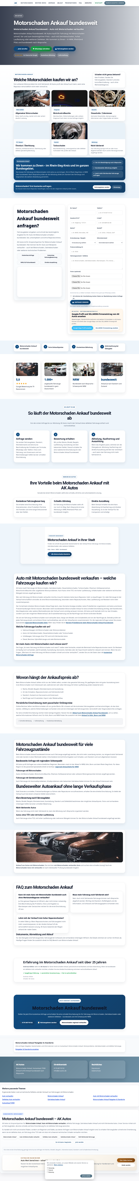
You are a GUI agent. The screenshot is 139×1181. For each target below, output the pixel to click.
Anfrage (51, 3)
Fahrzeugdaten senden (115, 3)
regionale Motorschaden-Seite (36, 623)
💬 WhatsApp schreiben (41, 49)
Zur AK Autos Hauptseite (63, 1142)
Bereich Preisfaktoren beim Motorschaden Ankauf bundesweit (89, 623)
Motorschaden (27, 3)
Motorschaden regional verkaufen (74, 1022)
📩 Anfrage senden (80, 302)
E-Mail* (99, 218)
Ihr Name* (73, 208)
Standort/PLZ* (75, 218)
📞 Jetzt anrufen (21, 49)
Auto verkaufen (7, 1096)
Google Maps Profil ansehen (82, 328)
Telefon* (100, 208)
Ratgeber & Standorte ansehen (27, 1049)
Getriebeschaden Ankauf (56, 1099)
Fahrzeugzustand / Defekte (79, 256)
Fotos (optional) (75, 271)
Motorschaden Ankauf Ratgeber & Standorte (109, 1099)
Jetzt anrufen (79, 1142)
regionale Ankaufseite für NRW (67, 767)
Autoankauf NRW (8, 1103)
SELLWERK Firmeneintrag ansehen (107, 328)
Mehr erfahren (58, 1165)
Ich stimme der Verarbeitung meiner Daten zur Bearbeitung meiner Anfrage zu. (97, 297)
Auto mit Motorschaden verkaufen (105, 1096)
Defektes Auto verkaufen (11, 1099)
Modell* (99, 228)
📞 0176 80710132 (26, 1022)
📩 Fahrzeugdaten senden (64, 49)
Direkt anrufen (126, 1165)
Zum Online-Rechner (126, 1160)
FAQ (80, 3)
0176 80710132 (59, 1068)
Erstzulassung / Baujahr (78, 238)
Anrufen (88, 3)
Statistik (50, 1170)
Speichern (86, 1176)
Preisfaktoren (71, 3)
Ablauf (60, 3)
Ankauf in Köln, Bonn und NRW (93, 715)
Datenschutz (96, 1071)
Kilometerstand (102, 238)
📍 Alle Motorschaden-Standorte (59, 554)
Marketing (51, 1172)
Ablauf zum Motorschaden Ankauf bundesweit (90, 713)
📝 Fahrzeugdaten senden (47, 1022)
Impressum (96, 1068)
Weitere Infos (40, 3)
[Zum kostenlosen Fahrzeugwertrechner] (11, 1162)
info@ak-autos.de (60, 1071)
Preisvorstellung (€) (76, 247)
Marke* (72, 228)
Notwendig (51, 1168)
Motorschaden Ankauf (56, 1096)
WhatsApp (98, 3)
